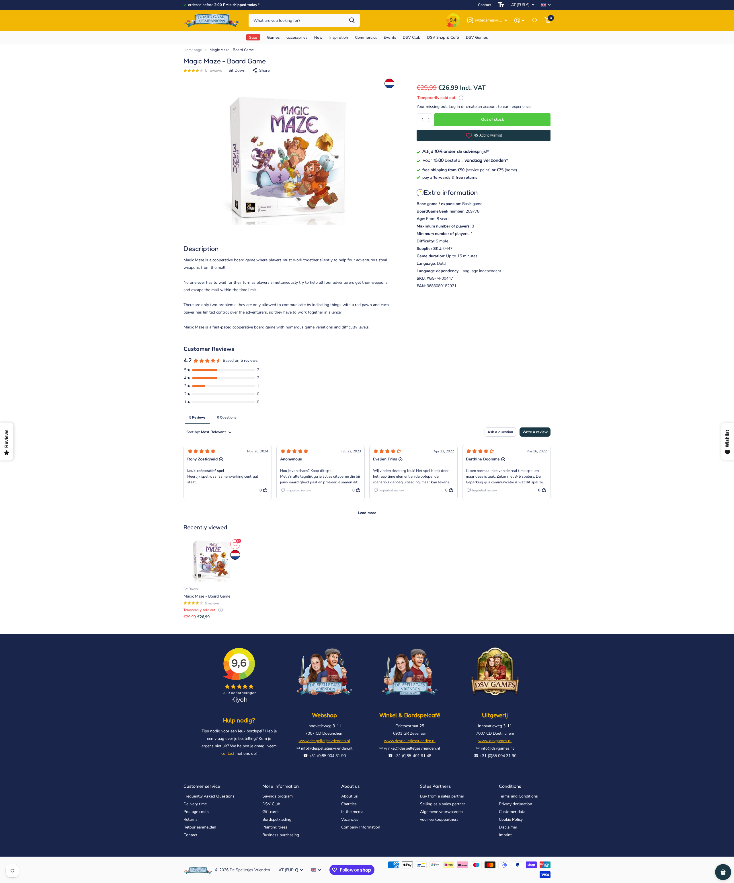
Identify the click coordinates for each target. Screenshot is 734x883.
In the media (352, 811)
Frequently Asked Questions (209, 796)
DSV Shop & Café (443, 37)
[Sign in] (519, 20)
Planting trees (274, 827)
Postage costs (196, 811)
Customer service (202, 786)
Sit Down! (237, 70)
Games (273, 37)
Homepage (193, 49)
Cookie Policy (511, 819)
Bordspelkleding (276, 819)
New (318, 37)
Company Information (360, 827)
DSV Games (477, 37)
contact (227, 753)
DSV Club (271, 804)
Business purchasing (280, 835)
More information (280, 786)
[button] (430, 115)
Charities (349, 804)
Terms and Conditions (518, 796)
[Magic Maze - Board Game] (212, 559)
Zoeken (352, 20)
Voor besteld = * (465, 160)
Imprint (505, 835)
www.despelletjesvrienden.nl (324, 741)
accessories (296, 37)
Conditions (510, 786)
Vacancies (349, 819)
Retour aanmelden (200, 827)
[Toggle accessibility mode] (501, 5)
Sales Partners (435, 786)
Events (390, 37)
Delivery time (195, 804)
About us (350, 786)
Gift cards (271, 811)
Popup (461, 97)
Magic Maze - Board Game (207, 596)
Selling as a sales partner (442, 804)
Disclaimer (508, 827)
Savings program (277, 796)
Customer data (512, 811)
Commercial (366, 37)
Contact (484, 4)
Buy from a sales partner (442, 796)
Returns (191, 819)
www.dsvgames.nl (495, 741)
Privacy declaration (515, 804)
